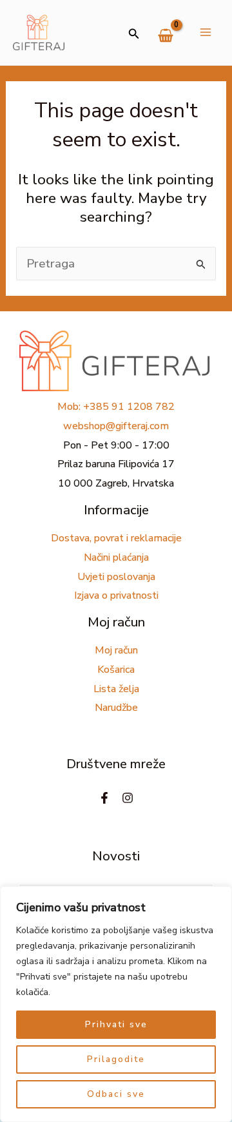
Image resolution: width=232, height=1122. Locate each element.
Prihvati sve (116, 1024)
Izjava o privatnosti (116, 595)
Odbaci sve (116, 1094)
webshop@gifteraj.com (116, 426)
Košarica (116, 670)
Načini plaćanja (116, 557)
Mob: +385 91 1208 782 (116, 407)
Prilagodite (116, 1059)
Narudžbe (116, 708)
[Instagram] (127, 798)
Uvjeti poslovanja (116, 577)
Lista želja (116, 689)
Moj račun (116, 650)
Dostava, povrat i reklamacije (116, 538)
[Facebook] (104, 798)
